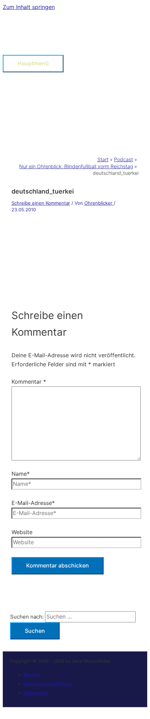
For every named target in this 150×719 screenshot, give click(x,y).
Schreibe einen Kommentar (41, 203)
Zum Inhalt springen (29, 6)
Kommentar (29, 381)
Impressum (36, 692)
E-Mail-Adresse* (33, 502)
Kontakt (32, 674)
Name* (21, 473)
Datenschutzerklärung (48, 683)
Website (22, 532)
